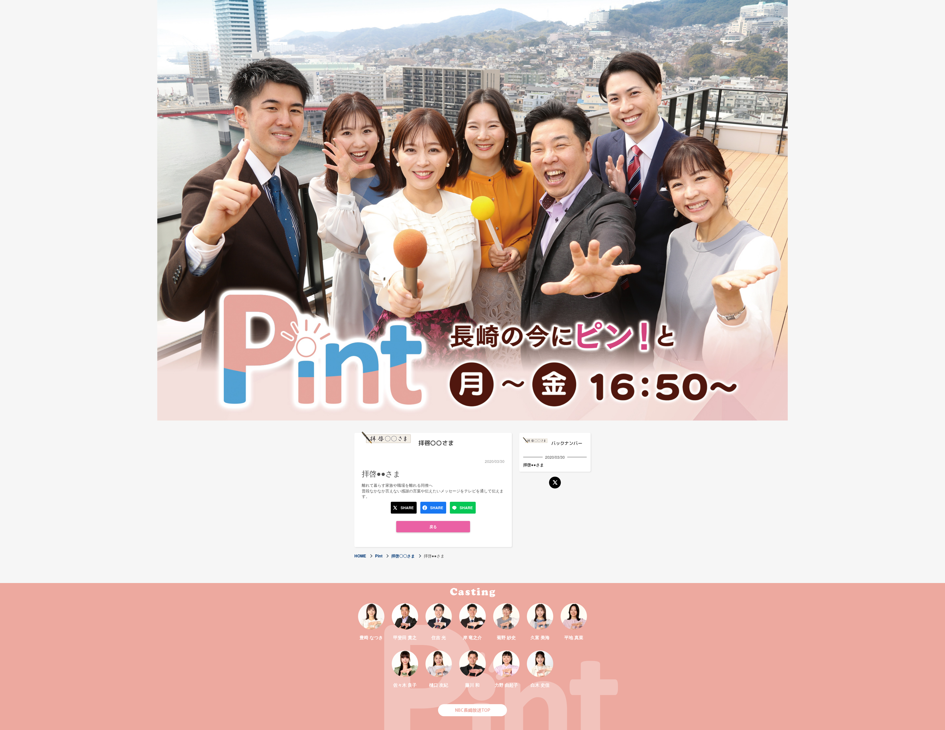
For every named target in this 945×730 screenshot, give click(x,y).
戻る (433, 526)
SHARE (407, 507)
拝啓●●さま (533, 465)
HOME (360, 556)
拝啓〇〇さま (403, 556)
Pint (378, 556)
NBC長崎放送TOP (472, 710)
